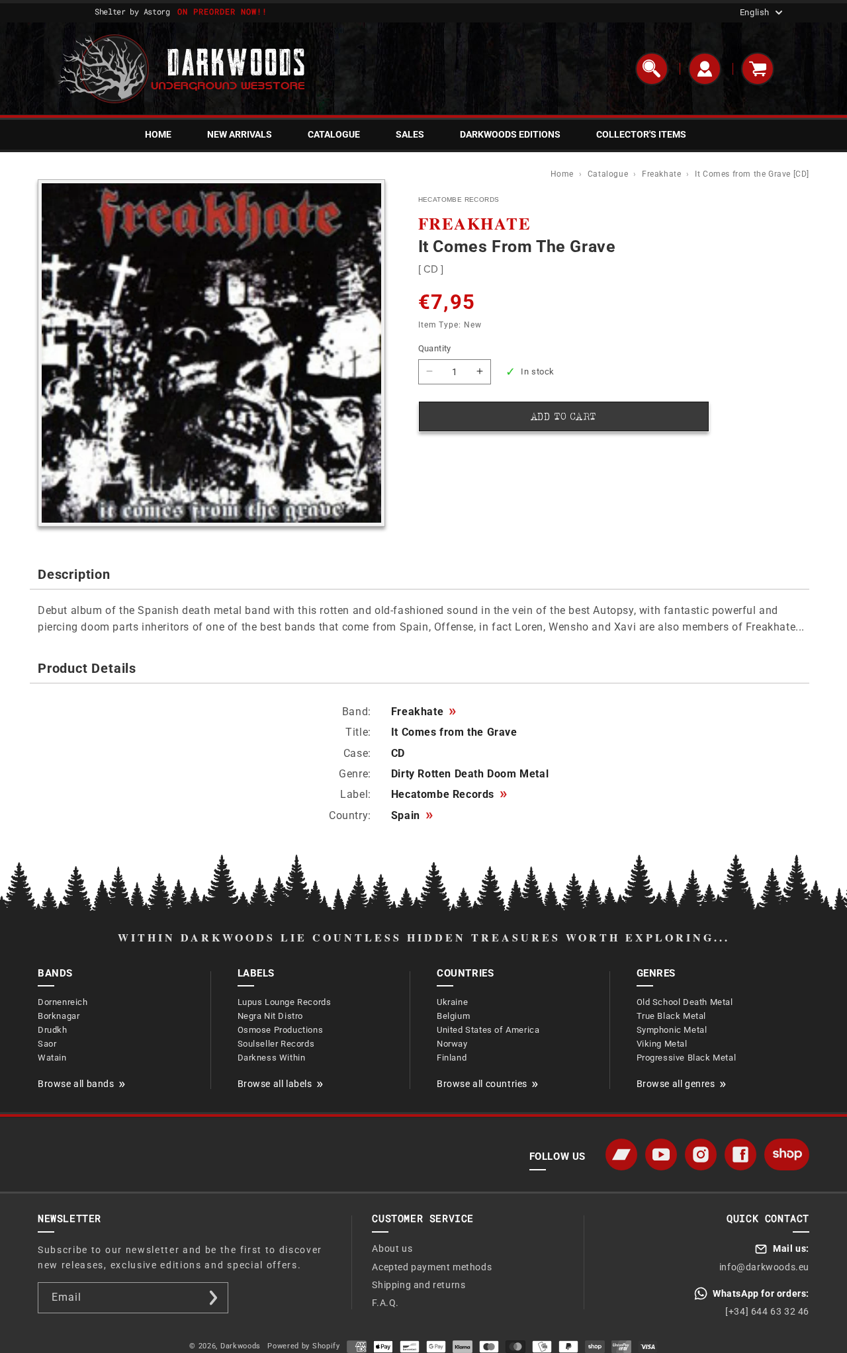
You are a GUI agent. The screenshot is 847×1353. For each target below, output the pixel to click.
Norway (452, 1044)
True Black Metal (672, 1016)
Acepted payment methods (432, 1267)
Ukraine (452, 1002)
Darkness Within (272, 1058)
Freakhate (663, 174)
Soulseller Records (276, 1044)
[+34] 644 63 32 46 (767, 1311)
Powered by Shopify (303, 1346)
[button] (651, 68)
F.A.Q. (385, 1302)
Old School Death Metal (685, 1002)
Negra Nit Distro (271, 1016)
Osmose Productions (281, 1030)
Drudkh (52, 1030)
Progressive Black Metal (686, 1058)
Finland (452, 1058)
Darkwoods (240, 1346)
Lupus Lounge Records (285, 1002)
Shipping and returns (418, 1285)
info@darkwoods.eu (764, 1267)
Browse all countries (482, 1083)
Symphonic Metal (672, 1030)
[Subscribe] (213, 1297)
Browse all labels (275, 1083)
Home (563, 174)
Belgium (453, 1016)
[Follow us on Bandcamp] (621, 1154)
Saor (47, 1044)
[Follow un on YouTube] (661, 1154)
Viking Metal (662, 1044)
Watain (52, 1058)
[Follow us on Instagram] (701, 1154)
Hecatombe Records (449, 795)
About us (392, 1248)
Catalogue (609, 174)
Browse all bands (76, 1083)
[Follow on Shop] (786, 1154)
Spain (412, 816)
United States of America (488, 1030)
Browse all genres (676, 1083)
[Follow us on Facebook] (740, 1154)
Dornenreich (63, 1002)
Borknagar (58, 1016)
